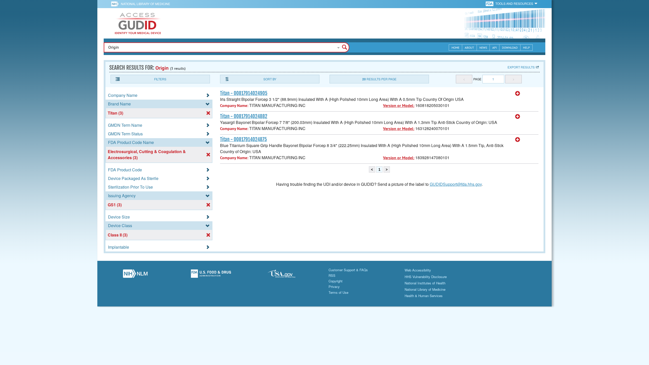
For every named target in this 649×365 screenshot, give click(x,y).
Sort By (269, 79)
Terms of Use (338, 292)
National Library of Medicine (145, 4)
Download (510, 47)
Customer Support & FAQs (348, 269)
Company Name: (234, 105)
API (494, 47)
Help (526, 47)
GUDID (138, 23)
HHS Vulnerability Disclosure (426, 276)
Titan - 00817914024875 (243, 139)
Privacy (334, 286)
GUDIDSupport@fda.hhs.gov (456, 184)
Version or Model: (398, 105)
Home (455, 47)
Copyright (335, 281)
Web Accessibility (418, 270)
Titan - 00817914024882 (243, 116)
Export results (521, 67)
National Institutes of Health (425, 283)
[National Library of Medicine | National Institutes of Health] (135, 275)
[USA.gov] (287, 275)
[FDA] (490, 3)
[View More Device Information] (517, 93)
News (483, 47)
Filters (160, 79)
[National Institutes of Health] (116, 3)
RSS (332, 275)
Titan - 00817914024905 (243, 93)
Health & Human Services (424, 295)
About (469, 47)
